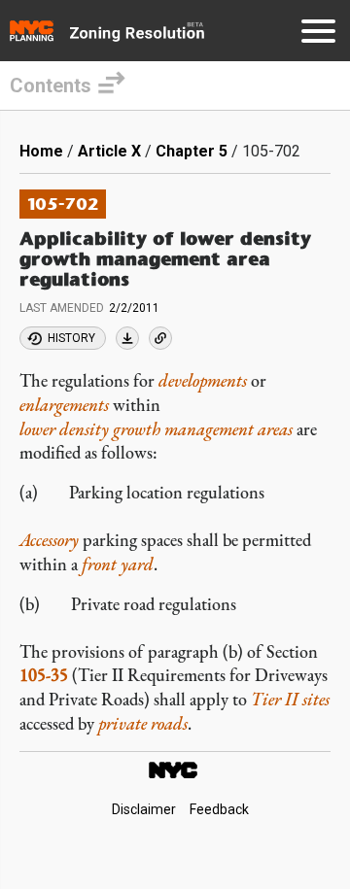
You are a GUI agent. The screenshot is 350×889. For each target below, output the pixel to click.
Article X (109, 151)
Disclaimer (144, 809)
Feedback (219, 809)
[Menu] (318, 34)
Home (41, 151)
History (71, 338)
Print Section (127, 338)
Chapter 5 (192, 151)
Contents (50, 85)
